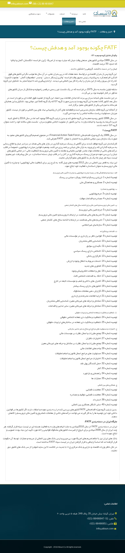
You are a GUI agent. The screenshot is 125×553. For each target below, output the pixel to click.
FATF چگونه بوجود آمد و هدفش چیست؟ (73, 47)
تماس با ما (82, 21)
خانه (84, 14)
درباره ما (74, 14)
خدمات (62, 14)
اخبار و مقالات (68, 21)
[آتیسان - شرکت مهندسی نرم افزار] (105, 13)
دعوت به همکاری (35, 14)
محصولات (50, 14)
